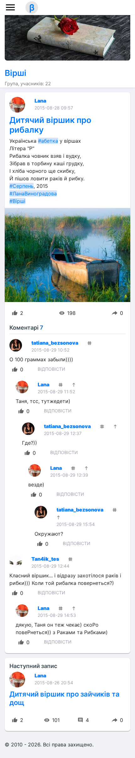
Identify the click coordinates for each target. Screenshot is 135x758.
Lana (40, 101)
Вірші (15, 73)
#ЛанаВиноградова (33, 193)
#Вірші (17, 201)
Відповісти (51, 369)
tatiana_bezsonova (54, 343)
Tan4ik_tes (45, 559)
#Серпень (21, 186)
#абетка (48, 141)
